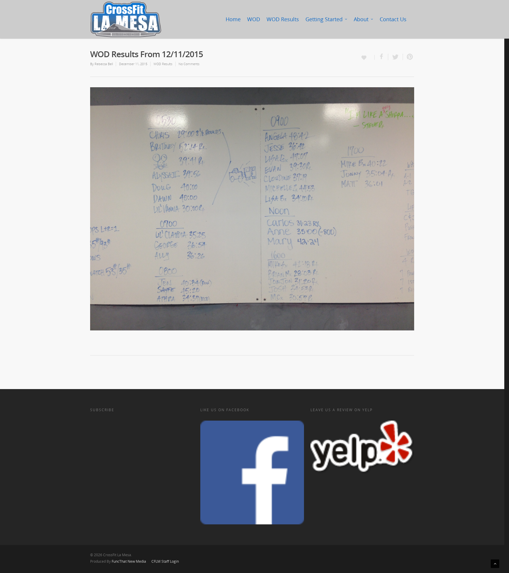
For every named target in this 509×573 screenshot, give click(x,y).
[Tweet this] (395, 57)
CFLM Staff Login (165, 561)
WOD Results (283, 19)
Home (233, 19)
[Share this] (381, 57)
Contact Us (393, 19)
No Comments (189, 64)
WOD (253, 19)
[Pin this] (408, 57)
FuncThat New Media (129, 561)
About (361, 19)
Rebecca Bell (104, 64)
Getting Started (324, 19)
